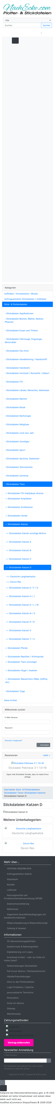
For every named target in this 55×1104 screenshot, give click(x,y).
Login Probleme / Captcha (20, 987)
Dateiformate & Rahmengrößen (22, 946)
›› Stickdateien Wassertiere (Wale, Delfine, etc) (26, 680)
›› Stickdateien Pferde (16, 648)
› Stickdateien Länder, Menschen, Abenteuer (27, 390)
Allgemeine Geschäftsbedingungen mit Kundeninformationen (25, 916)
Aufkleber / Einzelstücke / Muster (21, 293)
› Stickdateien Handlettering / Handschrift (26, 359)
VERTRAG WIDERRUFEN (18, 868)
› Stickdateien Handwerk (17, 367)
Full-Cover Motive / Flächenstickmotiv (25, 971)
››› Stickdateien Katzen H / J (20, 596)
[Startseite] (18, 31)
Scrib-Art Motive (15, 1003)
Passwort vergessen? (13, 741)
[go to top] (2, 1082)
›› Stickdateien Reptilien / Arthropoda (24, 656)
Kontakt (10, 884)
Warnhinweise (13, 1013)
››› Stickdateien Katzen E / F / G (22, 587)
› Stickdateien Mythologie (18, 416)
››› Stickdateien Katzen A (18, 541)
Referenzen (12, 909)
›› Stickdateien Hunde (16, 515)
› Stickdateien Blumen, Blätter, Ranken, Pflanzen (24, 320)
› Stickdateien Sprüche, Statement (22, 458)
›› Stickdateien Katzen (16, 524)
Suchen (46, 25)
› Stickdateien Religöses (17, 424)
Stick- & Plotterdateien (15, 304)
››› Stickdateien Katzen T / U (20, 639)
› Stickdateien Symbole (16, 475)
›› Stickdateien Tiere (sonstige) (21, 662)
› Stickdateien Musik (15, 407)
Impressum (12, 879)
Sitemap (10, 1008)
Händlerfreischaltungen (18, 976)
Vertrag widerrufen (19, 1042)
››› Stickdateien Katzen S (18, 630)
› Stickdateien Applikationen (19, 313)
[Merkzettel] (41, 31)
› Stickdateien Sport (15, 450)
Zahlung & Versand (16, 928)
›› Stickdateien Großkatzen (19, 507)
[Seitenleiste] (46, 40)
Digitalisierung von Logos (19, 952)
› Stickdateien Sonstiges (17, 441)
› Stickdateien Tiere (15, 484)
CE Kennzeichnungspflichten (21, 941)
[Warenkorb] (49, 31)
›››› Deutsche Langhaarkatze (20, 576)
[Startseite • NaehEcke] (27, 9)
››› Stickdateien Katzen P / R (20, 622)
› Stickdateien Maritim (16, 398)
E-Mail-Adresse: (11, 717)
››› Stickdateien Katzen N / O (20, 613)
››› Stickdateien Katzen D (18, 567)
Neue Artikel (10, 700)
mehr (46, 755)
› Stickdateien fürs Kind (17, 350)
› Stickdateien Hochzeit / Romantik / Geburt (27, 373)
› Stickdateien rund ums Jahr (19, 433)
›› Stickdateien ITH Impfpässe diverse (24, 493)
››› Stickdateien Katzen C (18, 559)
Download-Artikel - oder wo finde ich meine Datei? (24, 959)
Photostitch (12, 997)
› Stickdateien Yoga (15, 691)
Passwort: (9, 728)
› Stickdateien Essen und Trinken (21, 330)
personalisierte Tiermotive (19, 992)
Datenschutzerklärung (17, 903)
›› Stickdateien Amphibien (18, 498)
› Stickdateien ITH (14, 381)
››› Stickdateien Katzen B (18, 550)
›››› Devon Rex (13, 581)
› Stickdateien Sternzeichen (19, 467)
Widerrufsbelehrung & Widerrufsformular (27, 923)
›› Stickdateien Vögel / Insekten (21, 670)
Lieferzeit (11, 890)
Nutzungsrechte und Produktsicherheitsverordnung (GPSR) (23, 897)
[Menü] (7, 40)
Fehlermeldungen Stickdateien (21, 965)
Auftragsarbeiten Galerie (19, 874)
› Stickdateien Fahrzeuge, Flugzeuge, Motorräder (23, 341)
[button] (26, 31)
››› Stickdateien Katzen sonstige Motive (26, 533)
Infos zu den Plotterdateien (20, 981)
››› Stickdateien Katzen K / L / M (22, 604)
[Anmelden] (49, 1061)
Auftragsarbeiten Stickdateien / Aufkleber (25, 299)
